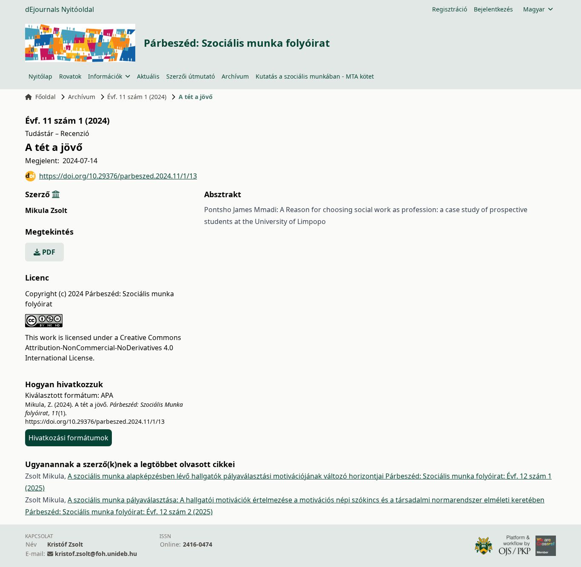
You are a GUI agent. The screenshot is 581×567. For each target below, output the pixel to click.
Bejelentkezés (493, 9)
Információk (105, 76)
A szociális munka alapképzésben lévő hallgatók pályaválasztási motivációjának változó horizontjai (226, 476)
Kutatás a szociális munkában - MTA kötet (315, 76)
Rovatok (70, 76)
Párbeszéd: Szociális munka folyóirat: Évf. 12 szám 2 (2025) (119, 511)
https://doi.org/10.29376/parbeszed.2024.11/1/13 (118, 176)
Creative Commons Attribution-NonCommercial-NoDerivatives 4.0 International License (103, 348)
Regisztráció (449, 9)
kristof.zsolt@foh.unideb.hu (96, 554)
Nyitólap (40, 76)
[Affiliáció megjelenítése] (56, 194)
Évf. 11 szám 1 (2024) (136, 97)
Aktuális (148, 76)
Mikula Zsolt (46, 210)
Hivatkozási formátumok (68, 437)
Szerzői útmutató (190, 76)
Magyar (534, 9)
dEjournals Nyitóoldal (59, 9)
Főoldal (45, 97)
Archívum (235, 76)
